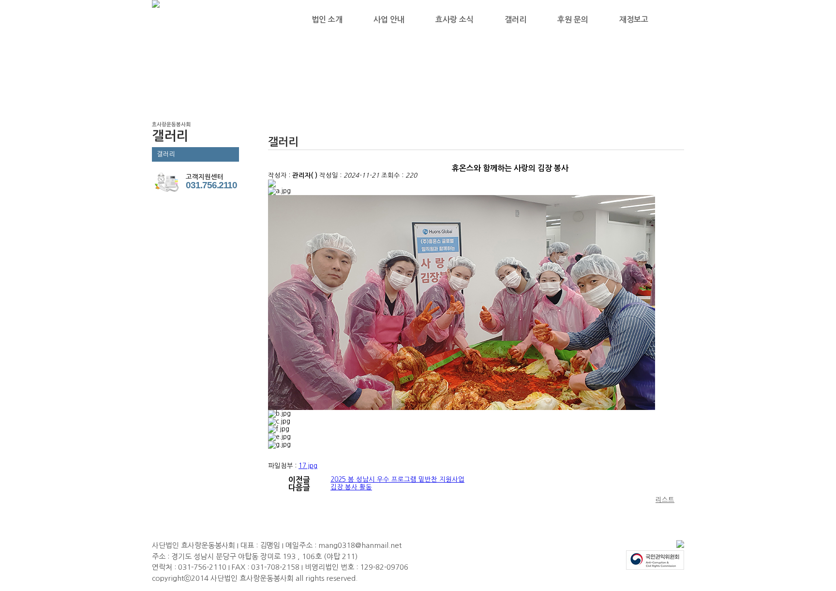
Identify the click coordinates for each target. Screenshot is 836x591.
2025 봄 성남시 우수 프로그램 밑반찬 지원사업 (397, 479)
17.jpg (308, 466)
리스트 (665, 500)
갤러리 (515, 19)
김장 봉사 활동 (351, 487)
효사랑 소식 (454, 19)
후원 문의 (572, 19)
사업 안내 (388, 19)
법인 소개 (327, 19)
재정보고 (633, 19)
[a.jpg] (279, 191)
